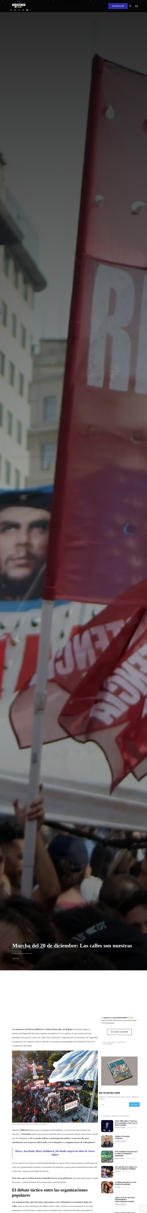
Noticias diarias (120, 1127)
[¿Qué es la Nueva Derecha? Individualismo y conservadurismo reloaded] (107, 1203)
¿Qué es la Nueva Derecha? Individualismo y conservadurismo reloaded (125, 1199)
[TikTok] (19, 10)
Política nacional (121, 1141)
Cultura (117, 1171)
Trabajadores (119, 1158)
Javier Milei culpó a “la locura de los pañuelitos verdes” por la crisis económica (126, 1123)
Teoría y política (120, 1204)
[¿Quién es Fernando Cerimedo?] (107, 1141)
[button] (130, 6)
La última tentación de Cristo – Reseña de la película (126, 1183)
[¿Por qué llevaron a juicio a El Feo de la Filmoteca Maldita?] (107, 1172)
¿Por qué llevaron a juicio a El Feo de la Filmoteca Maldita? (126, 1168)
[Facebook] (10, 10)
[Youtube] (27, 10)
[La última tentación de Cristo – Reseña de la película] (107, 1187)
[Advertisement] (73, 986)
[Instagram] (14, 10)
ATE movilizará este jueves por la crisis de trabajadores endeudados (126, 1153)
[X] (23, 10)
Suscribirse (134, 1104)
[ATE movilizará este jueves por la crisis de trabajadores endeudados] (107, 1157)
